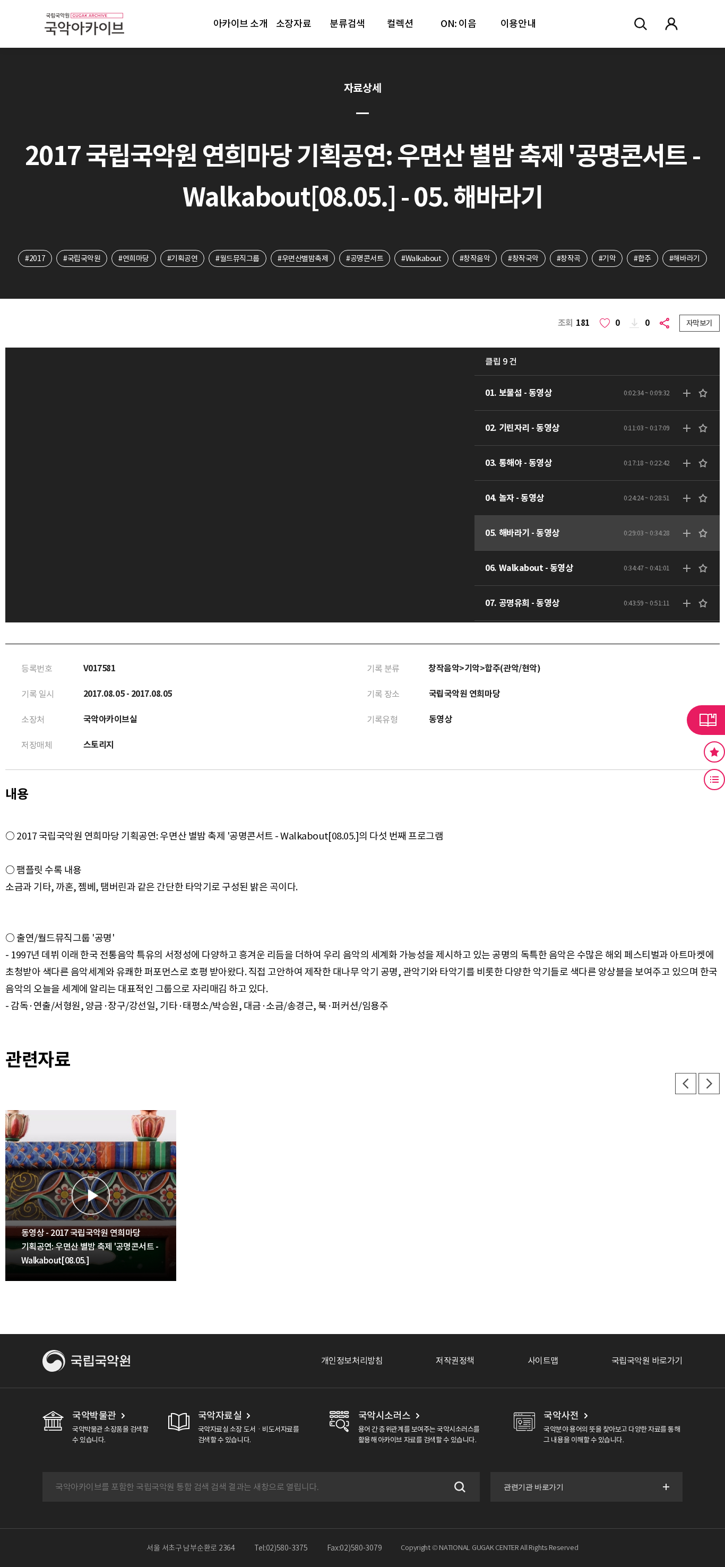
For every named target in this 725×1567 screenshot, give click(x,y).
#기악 (607, 258)
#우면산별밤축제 (303, 258)
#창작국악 (523, 258)
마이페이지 (671, 24)
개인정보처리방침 (352, 1360)
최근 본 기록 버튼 (714, 779)
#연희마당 (133, 258)
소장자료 (293, 24)
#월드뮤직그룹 (237, 258)
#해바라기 (684, 258)
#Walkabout (421, 258)
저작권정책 (455, 1360)
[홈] (84, 11)
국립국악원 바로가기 (647, 1360)
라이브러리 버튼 (706, 720)
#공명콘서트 (364, 258)
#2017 (35, 258)
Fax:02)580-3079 (354, 1548)
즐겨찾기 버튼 (714, 752)
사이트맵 (543, 1360)
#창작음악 (475, 258)
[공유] (666, 323)
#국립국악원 (81, 258)
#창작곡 (569, 258)
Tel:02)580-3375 (281, 1548)
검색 (458, 1486)
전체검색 (640, 24)
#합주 (642, 258)
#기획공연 (182, 258)
